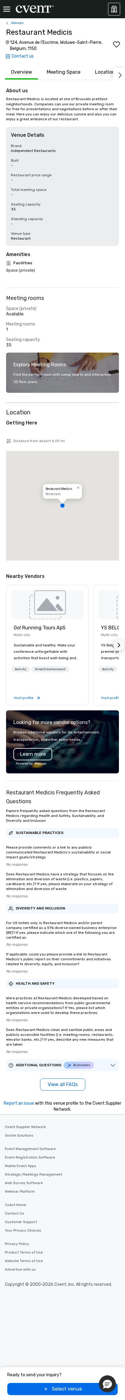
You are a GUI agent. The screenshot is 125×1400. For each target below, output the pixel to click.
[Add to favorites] (116, 44)
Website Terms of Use (24, 1261)
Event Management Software (30, 1149)
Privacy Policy (17, 1244)
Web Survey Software (24, 1183)
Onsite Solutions (19, 1135)
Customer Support (21, 1222)
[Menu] (6, 9)
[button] (62, 506)
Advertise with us (20, 1269)
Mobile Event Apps (20, 1166)
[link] (47, 604)
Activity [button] (20, 669)
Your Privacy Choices (23, 1230)
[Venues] (114, 9)
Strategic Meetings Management (33, 1174)
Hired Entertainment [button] (50, 669)
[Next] (119, 74)
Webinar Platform (20, 1191)
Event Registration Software (30, 1157)
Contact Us (14, 1213)
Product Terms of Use (24, 1252)
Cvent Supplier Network (25, 1127)
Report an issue (19, 1103)
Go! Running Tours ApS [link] (40, 628)
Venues (17, 23)
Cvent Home (15, 1205)
